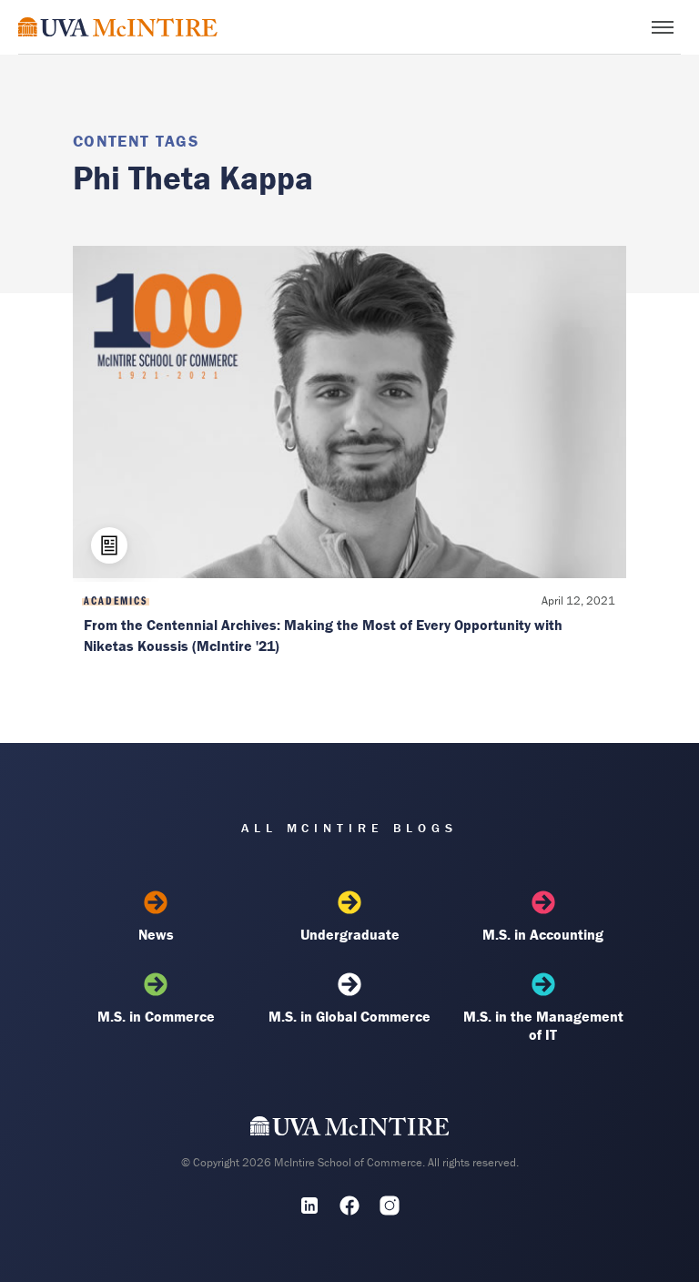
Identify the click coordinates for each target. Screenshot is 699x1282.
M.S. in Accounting (542, 934)
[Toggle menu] (662, 27)
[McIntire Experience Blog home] (118, 26)
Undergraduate (350, 934)
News (156, 934)
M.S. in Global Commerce (349, 1016)
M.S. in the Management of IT (543, 1025)
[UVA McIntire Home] (350, 1130)
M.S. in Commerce (156, 1016)
